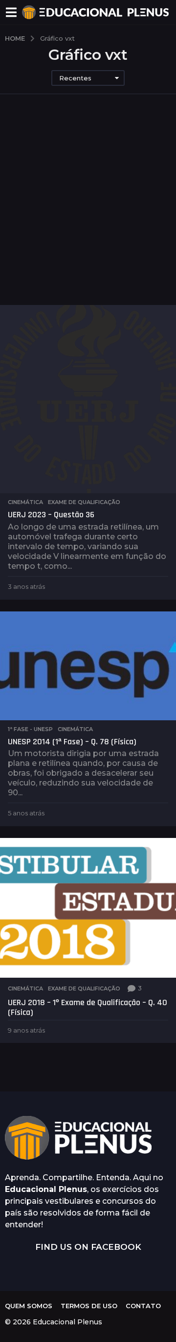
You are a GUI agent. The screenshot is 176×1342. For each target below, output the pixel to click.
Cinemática (25, 502)
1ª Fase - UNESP (30, 729)
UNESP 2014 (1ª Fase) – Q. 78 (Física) (72, 741)
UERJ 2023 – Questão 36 (51, 514)
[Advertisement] (88, 212)
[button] (11, 12)
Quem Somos (28, 1306)
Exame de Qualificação (84, 502)
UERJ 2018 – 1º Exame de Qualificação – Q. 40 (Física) (87, 1007)
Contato (143, 1306)
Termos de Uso (89, 1306)
